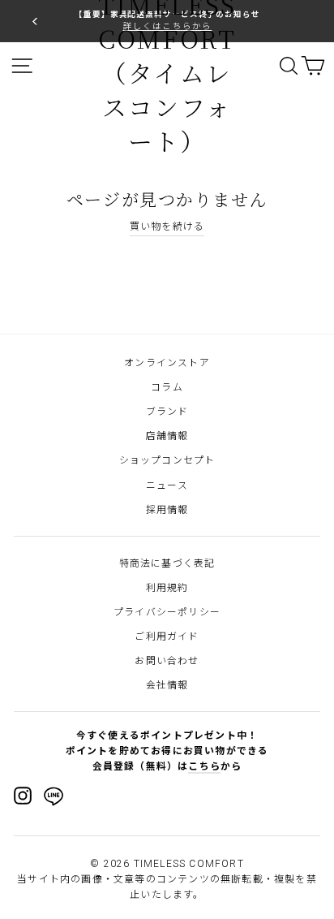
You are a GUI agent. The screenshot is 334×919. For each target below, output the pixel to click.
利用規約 (167, 587)
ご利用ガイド (167, 636)
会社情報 (167, 685)
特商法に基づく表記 (167, 563)
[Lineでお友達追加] (53, 799)
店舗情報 (167, 436)
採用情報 (167, 510)
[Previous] (35, 20)
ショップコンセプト (167, 460)
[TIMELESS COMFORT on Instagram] (23, 796)
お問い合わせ (167, 661)
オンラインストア (167, 363)
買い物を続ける (167, 226)
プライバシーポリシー (167, 612)
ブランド (167, 411)
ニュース (167, 485)
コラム (167, 387)
